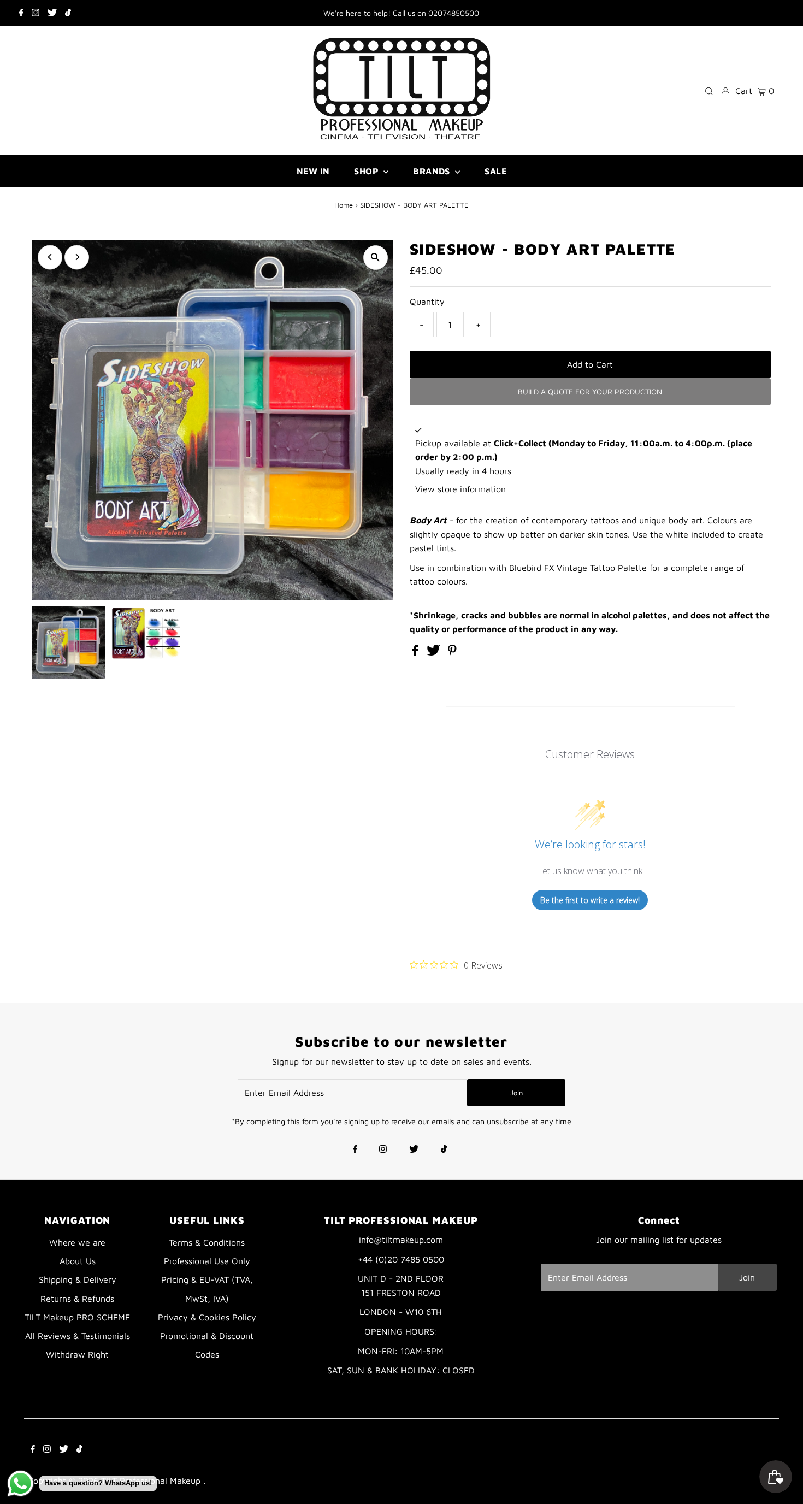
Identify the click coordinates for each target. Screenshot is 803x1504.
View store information (460, 489)
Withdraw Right (77, 1354)
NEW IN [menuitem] (313, 171)
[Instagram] (35, 13)
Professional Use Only (207, 1261)
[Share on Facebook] (416, 652)
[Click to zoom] (375, 257)
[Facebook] (21, 13)
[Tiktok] (68, 13)
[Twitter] (52, 13)
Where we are (77, 1242)
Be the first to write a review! (590, 900)
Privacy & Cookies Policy (207, 1317)
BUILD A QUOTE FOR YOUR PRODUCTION (590, 391)
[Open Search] (709, 90)
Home (343, 204)
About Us (78, 1261)
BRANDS (432, 171)
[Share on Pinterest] (452, 652)
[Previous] (50, 257)
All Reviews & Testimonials (77, 1336)
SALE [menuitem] (495, 171)
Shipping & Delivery (77, 1279)
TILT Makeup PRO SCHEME (77, 1317)
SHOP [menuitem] (367, 171)
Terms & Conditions (207, 1242)
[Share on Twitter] (435, 652)
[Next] (76, 257)
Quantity (427, 301)
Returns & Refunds (77, 1299)
